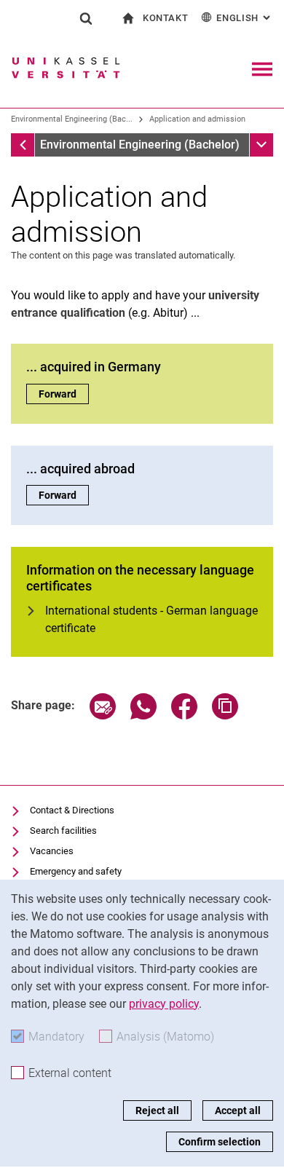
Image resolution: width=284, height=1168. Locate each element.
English (244, 17)
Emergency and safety (76, 871)
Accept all (238, 1110)
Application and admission (197, 119)
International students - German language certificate (151, 619)
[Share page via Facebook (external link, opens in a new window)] (184, 715)
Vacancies (52, 850)
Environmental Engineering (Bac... (72, 119)
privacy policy (164, 1004)
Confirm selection (219, 1142)
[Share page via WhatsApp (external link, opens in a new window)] (143, 715)
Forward (64, 394)
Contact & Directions (72, 810)
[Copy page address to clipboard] (225, 715)
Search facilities (63, 830)
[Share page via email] (103, 715)
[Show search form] (86, 18)
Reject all (157, 1110)
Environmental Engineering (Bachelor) (140, 144)
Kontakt (166, 17)
